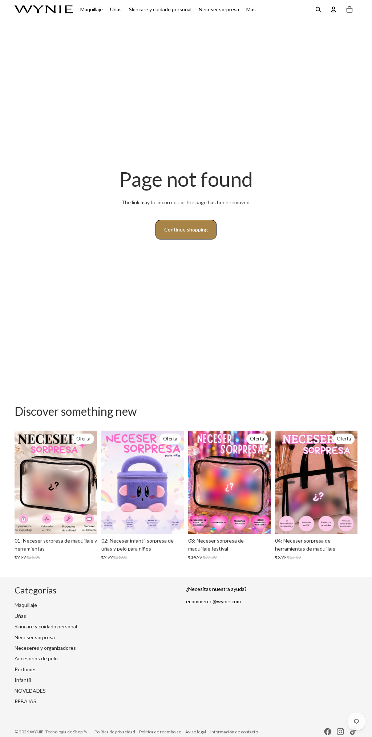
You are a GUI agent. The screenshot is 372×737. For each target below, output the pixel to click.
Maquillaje (26, 605)
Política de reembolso (160, 731)
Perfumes (26, 669)
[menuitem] (251, 9)
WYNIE (37, 731)
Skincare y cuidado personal (46, 626)
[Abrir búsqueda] (318, 9)
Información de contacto (234, 731)
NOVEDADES (30, 691)
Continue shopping (186, 229)
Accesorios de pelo (36, 658)
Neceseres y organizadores (45, 648)
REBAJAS (25, 701)
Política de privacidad (114, 731)
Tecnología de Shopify (66, 731)
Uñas (20, 616)
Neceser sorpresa (35, 637)
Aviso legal (195, 731)
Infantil (23, 680)
